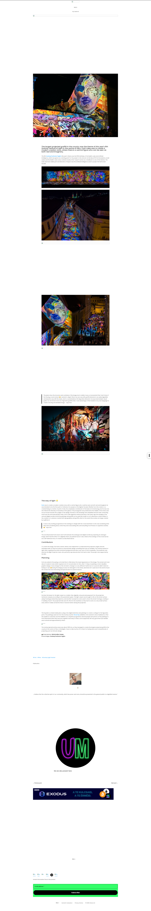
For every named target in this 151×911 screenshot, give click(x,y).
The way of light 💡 (50, 500)
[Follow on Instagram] (72, 776)
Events (43, 70)
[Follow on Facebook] (75, 776)
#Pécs (39, 657)
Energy (75, 700)
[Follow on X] (78, 776)
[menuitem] (149, 458)
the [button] (74, 859)
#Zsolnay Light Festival (48, 657)
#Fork (34, 657)
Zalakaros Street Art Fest (43, 847)
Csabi (74, 688)
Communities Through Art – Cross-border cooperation (54, 832)
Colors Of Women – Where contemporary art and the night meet (58, 817)
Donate (75, 719)
